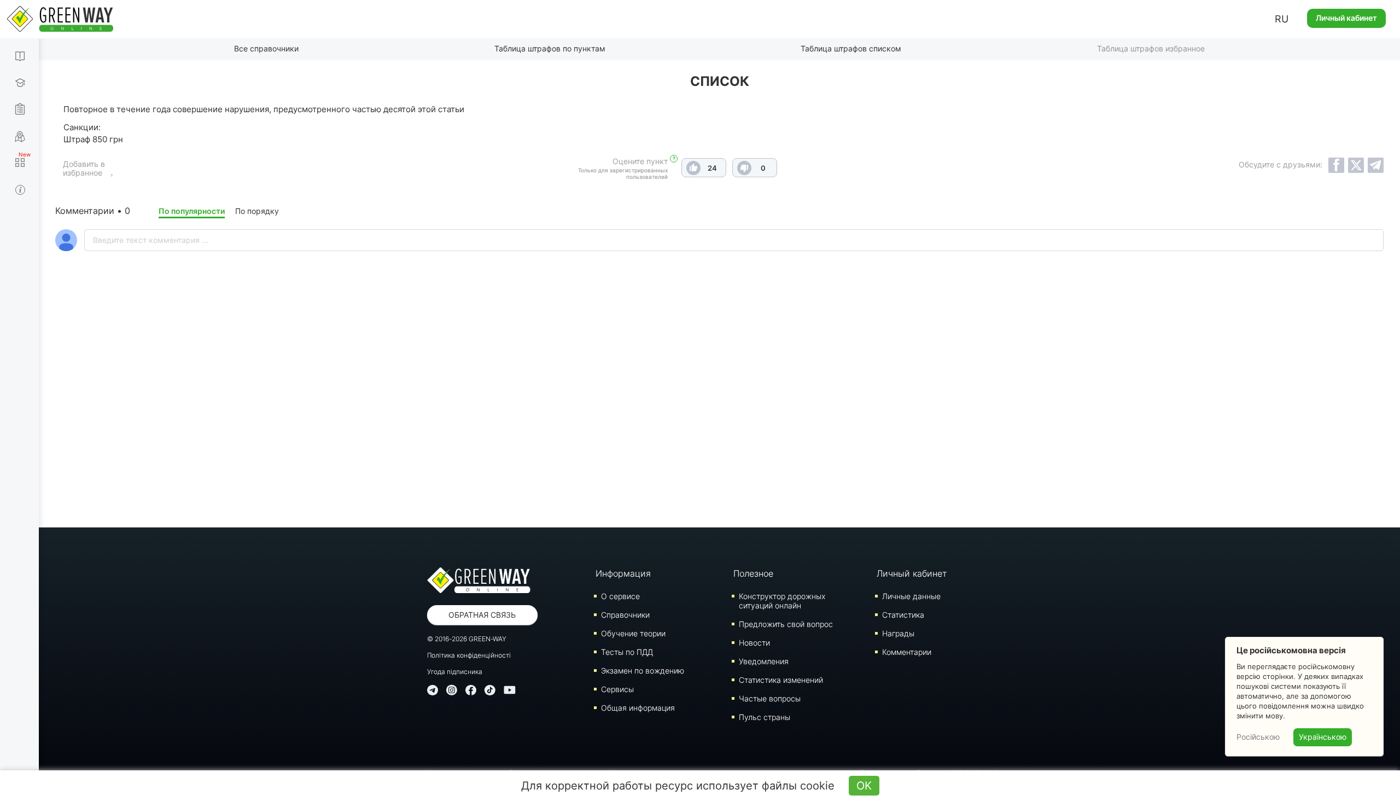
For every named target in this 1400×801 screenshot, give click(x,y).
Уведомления (764, 661)
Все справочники (266, 48)
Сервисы (617, 689)
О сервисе (620, 596)
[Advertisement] (720, 418)
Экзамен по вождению (642, 670)
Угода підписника (454, 672)
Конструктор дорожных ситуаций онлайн (782, 600)
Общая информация (638, 707)
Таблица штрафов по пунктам (549, 48)
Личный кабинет (1346, 17)
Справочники (625, 614)
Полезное (753, 573)
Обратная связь (482, 614)
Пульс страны (764, 717)
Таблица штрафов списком (851, 48)
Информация (623, 573)
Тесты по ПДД (627, 652)
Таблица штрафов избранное (1151, 48)
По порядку (257, 211)
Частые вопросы (770, 698)
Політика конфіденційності (469, 655)
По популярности (192, 211)
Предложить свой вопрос (786, 624)
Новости (754, 642)
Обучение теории (633, 633)
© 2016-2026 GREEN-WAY (466, 639)
